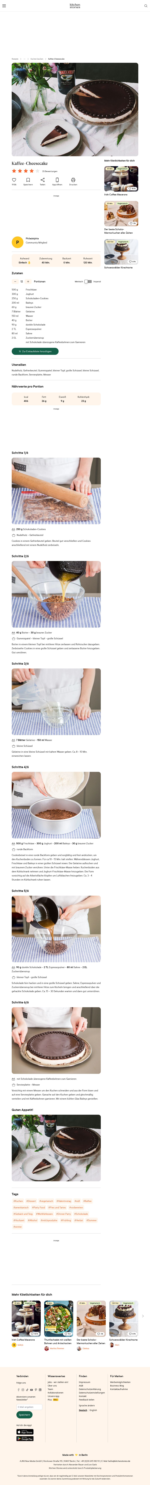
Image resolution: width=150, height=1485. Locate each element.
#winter (17, 1226)
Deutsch (83, 1410)
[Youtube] (31, 1390)
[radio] (14, 171)
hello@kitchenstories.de (119, 1461)
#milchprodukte (49, 1220)
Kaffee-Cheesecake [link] (56, 59)
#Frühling (66, 1220)
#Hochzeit (18, 1220)
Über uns (52, 1385)
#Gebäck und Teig (23, 1213)
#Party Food (38, 1207)
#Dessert (31, 1201)
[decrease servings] (15, 281)
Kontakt (82, 1396)
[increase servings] (28, 281)
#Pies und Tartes (57, 1207)
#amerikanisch (21, 1207)
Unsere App (53, 1396)
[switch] (88, 281)
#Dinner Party (63, 1213)
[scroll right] (142, 1316)
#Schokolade (81, 1213)
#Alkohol (32, 1220)
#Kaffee (87, 1201)
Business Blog (117, 1385)
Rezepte (15, 59)
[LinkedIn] (40, 1390)
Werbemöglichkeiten (120, 1382)
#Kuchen (18, 1201)
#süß (77, 1201)
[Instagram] (23, 1390)
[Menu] (4, 6)
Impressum (84, 1382)
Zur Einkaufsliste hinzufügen (37, 351)
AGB (81, 1385)
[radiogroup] (26, 171)
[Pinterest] (36, 1390)
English (93, 1410)
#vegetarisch (46, 1201)
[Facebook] (19, 1390)
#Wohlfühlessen (44, 1213)
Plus (52, 1399)
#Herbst (78, 1220)
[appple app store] (29, 1432)
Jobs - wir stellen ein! (58, 1382)
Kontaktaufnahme (119, 1389)
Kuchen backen (37, 59)
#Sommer (91, 1220)
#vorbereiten (76, 1207)
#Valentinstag (64, 1201)
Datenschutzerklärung (90, 1389)
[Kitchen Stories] (75, 6)
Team (50, 1389)
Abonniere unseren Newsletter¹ (25, 1398)
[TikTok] (27, 1390)
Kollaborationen (55, 1392)
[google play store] (29, 1439)
